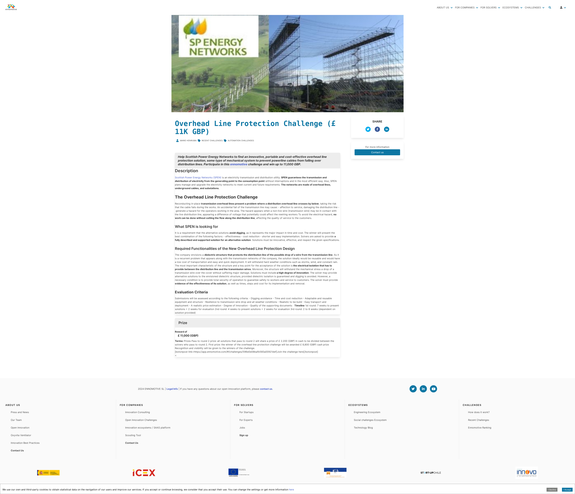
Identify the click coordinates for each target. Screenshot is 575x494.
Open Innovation (20, 427)
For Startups (246, 412)
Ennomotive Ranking (479, 427)
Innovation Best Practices (25, 442)
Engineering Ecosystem (367, 412)
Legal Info (172, 388)
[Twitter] (413, 388)
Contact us (377, 152)
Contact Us (17, 450)
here (291, 489)
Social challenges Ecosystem (370, 419)
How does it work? (478, 412)
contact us (266, 388)
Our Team (16, 419)
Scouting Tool (133, 435)
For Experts (246, 419)
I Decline (552, 489)
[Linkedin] (423, 388)
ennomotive (238, 164)
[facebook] (377, 130)
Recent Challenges (478, 419)
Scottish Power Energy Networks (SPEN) (198, 177)
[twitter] (368, 130)
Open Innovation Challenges (141, 419)
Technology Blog (363, 427)
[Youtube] (433, 388)
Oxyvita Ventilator (21, 435)
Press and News (20, 412)
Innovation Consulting (137, 412)
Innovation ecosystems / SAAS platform (147, 427)
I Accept (567, 489)
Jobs (242, 427)
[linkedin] (386, 130)
